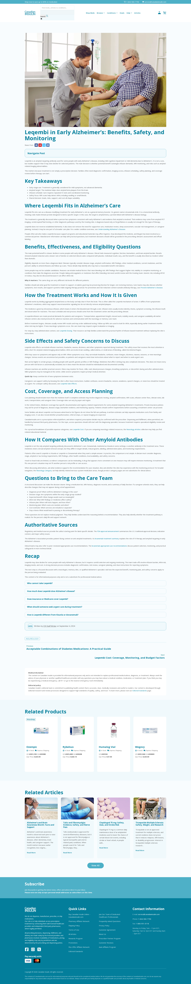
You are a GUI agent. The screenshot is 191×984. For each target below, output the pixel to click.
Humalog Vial (107, 746)
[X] (44, 145)
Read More (31, 852)
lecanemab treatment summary (107, 538)
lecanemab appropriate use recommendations (109, 546)
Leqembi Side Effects (69, 384)
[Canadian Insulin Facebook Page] (27, 949)
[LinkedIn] (48, 145)
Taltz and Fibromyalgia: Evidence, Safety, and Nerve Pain (76, 824)
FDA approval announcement (108, 531)
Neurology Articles (133, 429)
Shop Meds (90, 13)
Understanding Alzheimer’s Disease (111, 229)
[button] (95, 153)
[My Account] (159, 13)
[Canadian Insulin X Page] (39, 949)
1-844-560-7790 (144, 919)
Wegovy (140, 746)
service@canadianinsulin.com (149, 914)
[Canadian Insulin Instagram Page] (33, 949)
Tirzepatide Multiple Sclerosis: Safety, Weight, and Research (150, 823)
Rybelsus (68, 746)
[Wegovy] (149, 730)
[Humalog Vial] (113, 730)
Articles (137, 13)
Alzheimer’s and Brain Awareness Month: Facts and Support (40, 824)
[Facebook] (36, 145)
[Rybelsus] (77, 730)
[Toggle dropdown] (104, 13)
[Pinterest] (40, 145)
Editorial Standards (139, 690)
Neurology (32, 638)
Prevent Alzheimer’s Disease (152, 287)
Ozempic (31, 746)
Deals (122, 13)
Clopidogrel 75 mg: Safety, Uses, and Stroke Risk (111, 823)
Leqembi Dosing (66, 331)
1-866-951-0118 (142, 923)
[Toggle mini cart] (164, 12)
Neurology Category (44, 470)
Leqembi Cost (78, 429)
